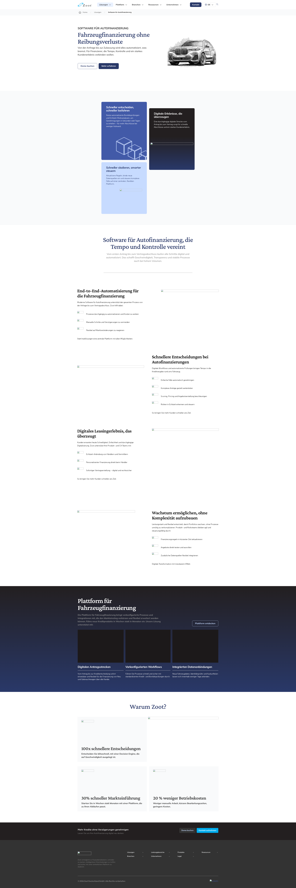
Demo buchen (87, 66)
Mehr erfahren (109, 66)
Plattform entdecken (205, 623)
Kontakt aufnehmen (207, 830)
